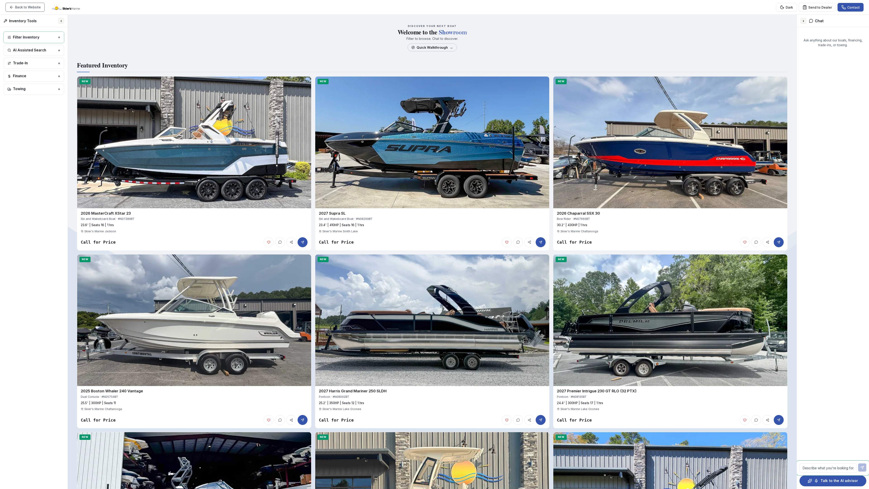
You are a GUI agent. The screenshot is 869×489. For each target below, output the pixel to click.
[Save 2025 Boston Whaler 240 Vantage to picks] (269, 420)
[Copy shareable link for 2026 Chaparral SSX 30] (767, 242)
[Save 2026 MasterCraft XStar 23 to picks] (269, 242)
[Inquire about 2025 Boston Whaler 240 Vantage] (303, 420)
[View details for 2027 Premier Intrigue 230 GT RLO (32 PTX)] (670, 341)
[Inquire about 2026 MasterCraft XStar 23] (303, 242)
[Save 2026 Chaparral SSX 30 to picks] (745, 242)
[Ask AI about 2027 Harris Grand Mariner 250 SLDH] (518, 420)
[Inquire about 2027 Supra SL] (541, 242)
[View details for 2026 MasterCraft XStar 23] (194, 163)
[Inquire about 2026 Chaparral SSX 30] (779, 242)
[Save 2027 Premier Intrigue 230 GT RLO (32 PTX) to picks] (745, 420)
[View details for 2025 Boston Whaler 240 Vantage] (194, 341)
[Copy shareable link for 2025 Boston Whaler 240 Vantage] (291, 420)
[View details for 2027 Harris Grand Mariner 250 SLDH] (432, 341)
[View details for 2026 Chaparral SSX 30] (670, 163)
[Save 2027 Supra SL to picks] (507, 242)
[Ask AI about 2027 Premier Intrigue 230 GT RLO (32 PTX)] (756, 420)
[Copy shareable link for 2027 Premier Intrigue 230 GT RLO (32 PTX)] (767, 420)
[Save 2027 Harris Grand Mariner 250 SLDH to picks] (507, 420)
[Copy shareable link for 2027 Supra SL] (529, 242)
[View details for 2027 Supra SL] (432, 163)
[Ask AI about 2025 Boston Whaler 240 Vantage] (280, 420)
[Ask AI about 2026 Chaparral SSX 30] (756, 242)
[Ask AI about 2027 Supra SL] (518, 242)
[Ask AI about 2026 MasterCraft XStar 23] (280, 242)
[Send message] (862, 467)
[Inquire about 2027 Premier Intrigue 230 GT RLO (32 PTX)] (779, 420)
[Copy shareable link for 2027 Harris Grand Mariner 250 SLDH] (529, 420)
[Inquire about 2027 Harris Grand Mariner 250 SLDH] (541, 420)
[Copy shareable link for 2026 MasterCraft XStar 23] (291, 242)
